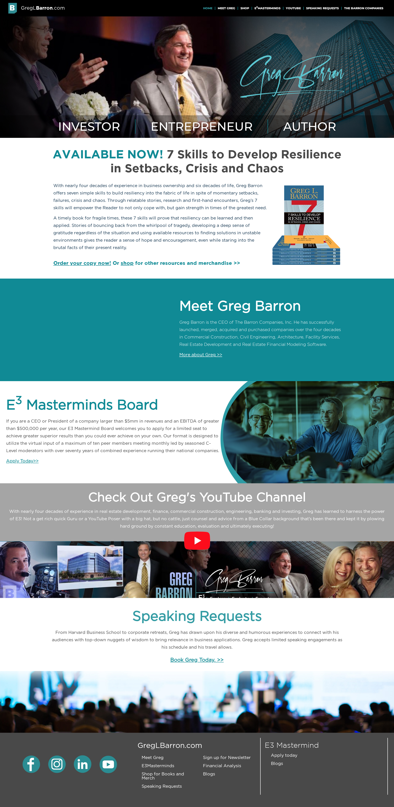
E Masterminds (267, 8)
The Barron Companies (363, 8)
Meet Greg (226, 8)
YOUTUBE (293, 8)
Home (207, 8)
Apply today (284, 755)
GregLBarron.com (169, 745)
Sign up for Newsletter (227, 758)
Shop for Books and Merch (163, 776)
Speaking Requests (322, 8)
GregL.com (43, 8)
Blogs (209, 774)
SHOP (245, 8)
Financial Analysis (222, 766)
